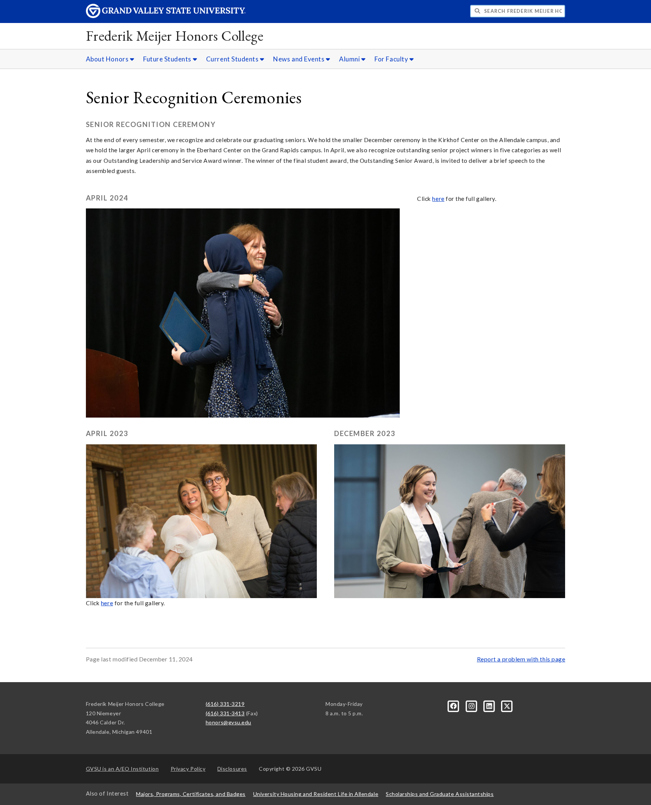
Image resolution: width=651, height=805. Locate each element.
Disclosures (232, 768)
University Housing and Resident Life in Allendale (315, 794)
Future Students (168, 59)
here (438, 198)
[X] (507, 705)
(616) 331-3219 (225, 704)
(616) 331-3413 (225, 713)
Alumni (350, 59)
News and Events (299, 59)
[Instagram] (472, 705)
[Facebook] (454, 705)
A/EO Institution (122, 768)
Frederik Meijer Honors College (175, 35)
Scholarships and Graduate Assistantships (440, 794)
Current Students (233, 59)
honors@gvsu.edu (228, 722)
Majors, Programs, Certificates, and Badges (191, 794)
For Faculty (391, 59)
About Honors (108, 59)
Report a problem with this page (521, 659)
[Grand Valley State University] (166, 16)
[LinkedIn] (490, 705)
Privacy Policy (188, 768)
